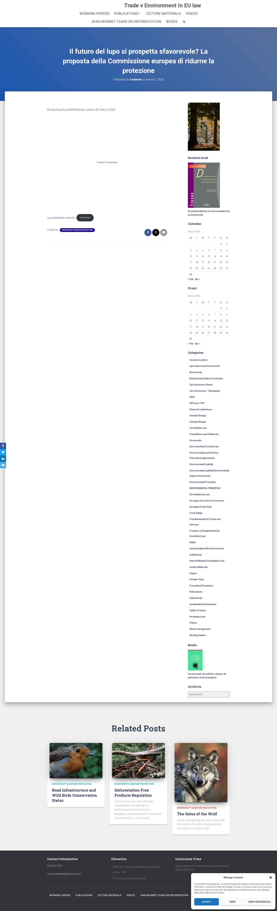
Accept (206, 901)
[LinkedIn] (3, 459)
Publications (126, 14)
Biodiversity (195, 372)
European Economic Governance (206, 500)
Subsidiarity (195, 598)
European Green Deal (200, 507)
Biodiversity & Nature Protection (77, 230)
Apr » (197, 279)
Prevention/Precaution (201, 585)
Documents (195, 440)
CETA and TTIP (196, 403)
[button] (270, 877)
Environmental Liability (201, 464)
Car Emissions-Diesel (200, 384)
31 (190, 274)
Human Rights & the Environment (206, 548)
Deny (233, 901)
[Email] (3, 465)
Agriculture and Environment (204, 366)
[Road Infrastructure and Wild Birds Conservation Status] (76, 760)
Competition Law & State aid (203, 434)
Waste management (199, 629)
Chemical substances (200, 409)
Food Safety (195, 513)
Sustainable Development (202, 604)
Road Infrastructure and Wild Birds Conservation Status (74, 795)
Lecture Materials (163, 14)
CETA (192, 397)
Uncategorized (197, 616)
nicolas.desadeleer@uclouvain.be (64, 874)
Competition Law (198, 428)
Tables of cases (197, 610)
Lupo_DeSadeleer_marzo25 (61, 217)
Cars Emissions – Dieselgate (204, 391)
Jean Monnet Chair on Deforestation (126, 22)
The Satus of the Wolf (197, 813)
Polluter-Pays (196, 579)
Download (85, 217)
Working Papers (94, 14)
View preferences (259, 901)
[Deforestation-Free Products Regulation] (138, 760)
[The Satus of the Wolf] (201, 772)
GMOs (192, 542)
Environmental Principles (202, 482)
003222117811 (55, 866)
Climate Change (197, 415)
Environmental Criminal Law (204, 446)
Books (171, 22)
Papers (193, 573)
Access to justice (198, 360)
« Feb (190, 279)
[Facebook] (3, 446)
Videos (192, 14)
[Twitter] (3, 452)
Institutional (195, 554)
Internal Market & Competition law (206, 561)
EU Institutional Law (199, 494)
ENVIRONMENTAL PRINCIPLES (205, 488)
